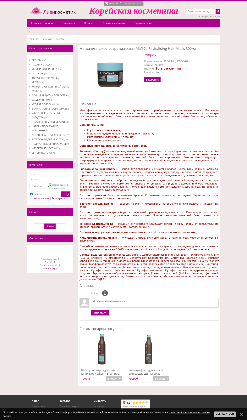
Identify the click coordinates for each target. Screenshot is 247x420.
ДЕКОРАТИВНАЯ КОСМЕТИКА (50, 108)
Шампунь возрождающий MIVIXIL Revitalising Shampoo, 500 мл (100, 371)
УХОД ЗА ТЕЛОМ (43, 99)
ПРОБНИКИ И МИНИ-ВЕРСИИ (50, 121)
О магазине (38, 406)
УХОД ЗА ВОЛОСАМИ (45, 104)
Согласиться (225, 413)
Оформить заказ (133, 3)
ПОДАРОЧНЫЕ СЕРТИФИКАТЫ (50, 143)
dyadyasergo (50, 268)
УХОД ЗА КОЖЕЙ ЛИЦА (47, 69)
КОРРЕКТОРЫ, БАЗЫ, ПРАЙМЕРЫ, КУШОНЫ (50, 89)
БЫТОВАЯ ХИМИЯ (43, 152)
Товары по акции (69, 406)
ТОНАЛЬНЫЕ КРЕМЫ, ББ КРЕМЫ (45, 80)
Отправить (100, 313)
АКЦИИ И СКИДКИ (44, 64)
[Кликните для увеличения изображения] (110, 75)
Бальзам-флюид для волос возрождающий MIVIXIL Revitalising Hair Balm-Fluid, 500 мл (147, 371)
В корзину (152, 79)
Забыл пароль (41, 198)
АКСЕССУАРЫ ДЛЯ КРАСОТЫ (50, 139)
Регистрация (205, 16)
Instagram (98, 406)
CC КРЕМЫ (39, 73)
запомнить (39, 194)
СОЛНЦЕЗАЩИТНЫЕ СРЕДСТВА (51, 95)
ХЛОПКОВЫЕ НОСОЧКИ (46, 148)
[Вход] (105, 293)
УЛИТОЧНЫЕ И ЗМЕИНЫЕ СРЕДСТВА (46, 115)
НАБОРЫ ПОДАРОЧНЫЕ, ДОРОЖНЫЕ (45, 128)
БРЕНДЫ (39, 60)
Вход (217, 16)
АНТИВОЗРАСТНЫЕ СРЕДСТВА (51, 135)
